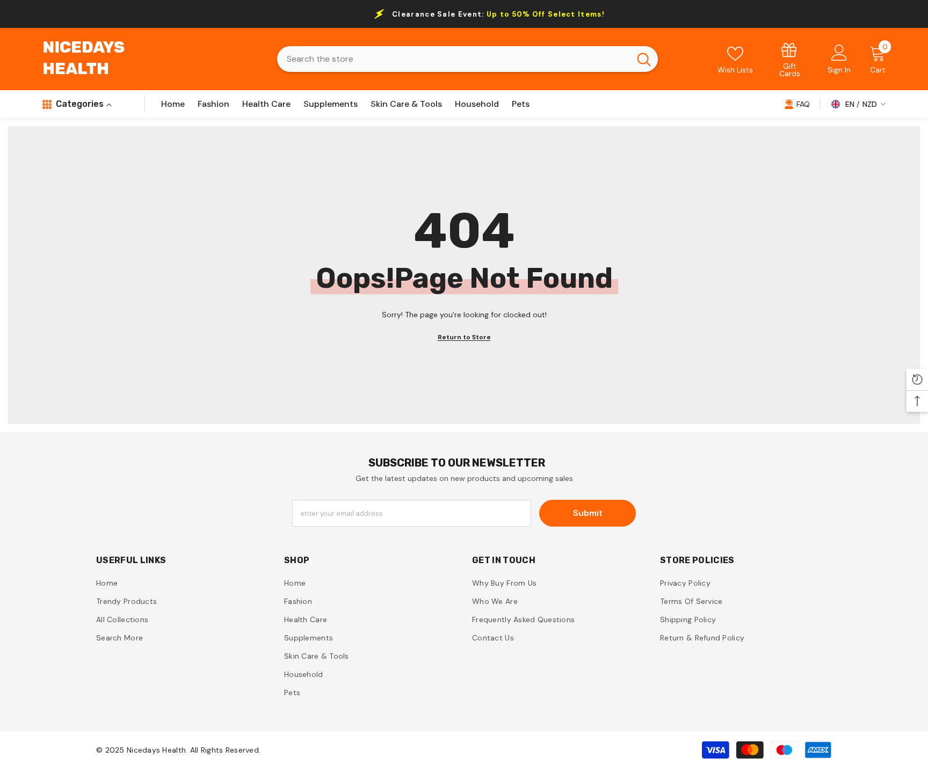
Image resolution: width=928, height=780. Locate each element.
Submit (588, 513)
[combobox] (453, 59)
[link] (790, 59)
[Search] (467, 59)
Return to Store (464, 337)
